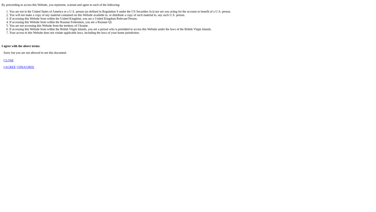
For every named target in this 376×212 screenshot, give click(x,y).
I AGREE (10, 67)
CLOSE (9, 60)
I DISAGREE (25, 67)
